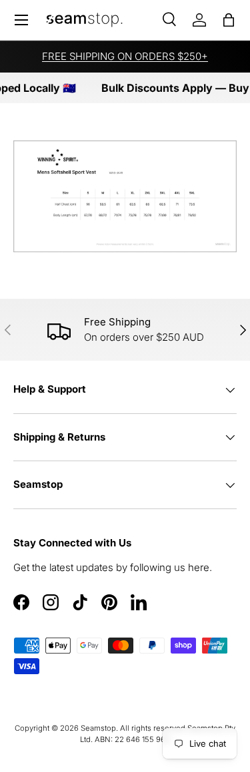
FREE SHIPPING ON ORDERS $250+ (125, 56)
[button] (228, 20)
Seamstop (98, 728)
